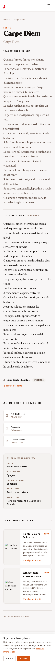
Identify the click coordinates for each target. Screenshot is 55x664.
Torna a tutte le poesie (16, 616)
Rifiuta (9, 658)
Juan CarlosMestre (18, 380)
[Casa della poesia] (4, 6)
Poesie (6, 19)
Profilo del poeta (12, 385)
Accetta (23, 658)
